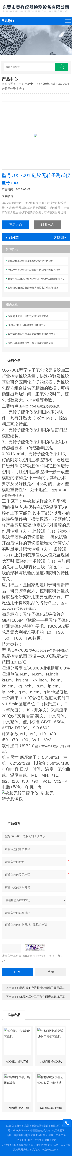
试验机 (45, 83)
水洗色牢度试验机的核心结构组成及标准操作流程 (34, 269)
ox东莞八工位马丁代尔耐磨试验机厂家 (41, 996)
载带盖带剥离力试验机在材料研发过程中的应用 (33, 334)
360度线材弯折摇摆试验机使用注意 (27, 325)
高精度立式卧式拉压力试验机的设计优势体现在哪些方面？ (38, 278)
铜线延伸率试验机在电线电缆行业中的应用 (30, 260)
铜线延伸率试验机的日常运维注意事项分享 (30, 343)
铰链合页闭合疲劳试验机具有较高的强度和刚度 (33, 287)
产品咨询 (15, 224)
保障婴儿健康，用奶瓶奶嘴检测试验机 (28, 316)
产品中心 (30, 83)
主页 (18, 83)
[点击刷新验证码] (35, 947)
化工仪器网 (58, 1130)
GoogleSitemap (21, 1130)
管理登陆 (35, 1130)
